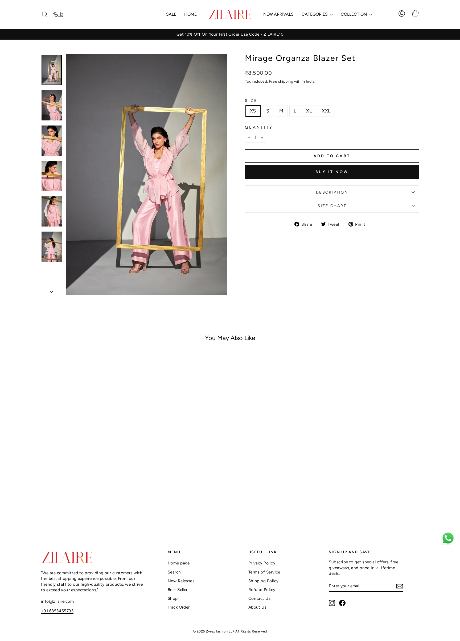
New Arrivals (278, 14)
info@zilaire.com (57, 601)
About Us (257, 607)
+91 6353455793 (57, 610)
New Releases (181, 580)
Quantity (259, 127)
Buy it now (331, 172)
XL (309, 111)
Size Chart (332, 205)
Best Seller (178, 589)
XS (253, 111)
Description (332, 192)
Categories (315, 14)
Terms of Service (264, 572)
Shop (173, 598)
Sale (171, 14)
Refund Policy (262, 589)
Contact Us (259, 598)
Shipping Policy (263, 580)
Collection (354, 14)
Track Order (179, 607)
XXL (326, 111)
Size (251, 100)
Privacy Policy (261, 562)
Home (190, 14)
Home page (179, 562)
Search (174, 572)
